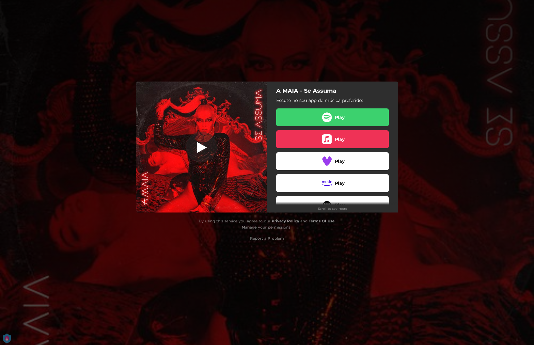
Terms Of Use (322, 221)
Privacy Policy (285, 221)
